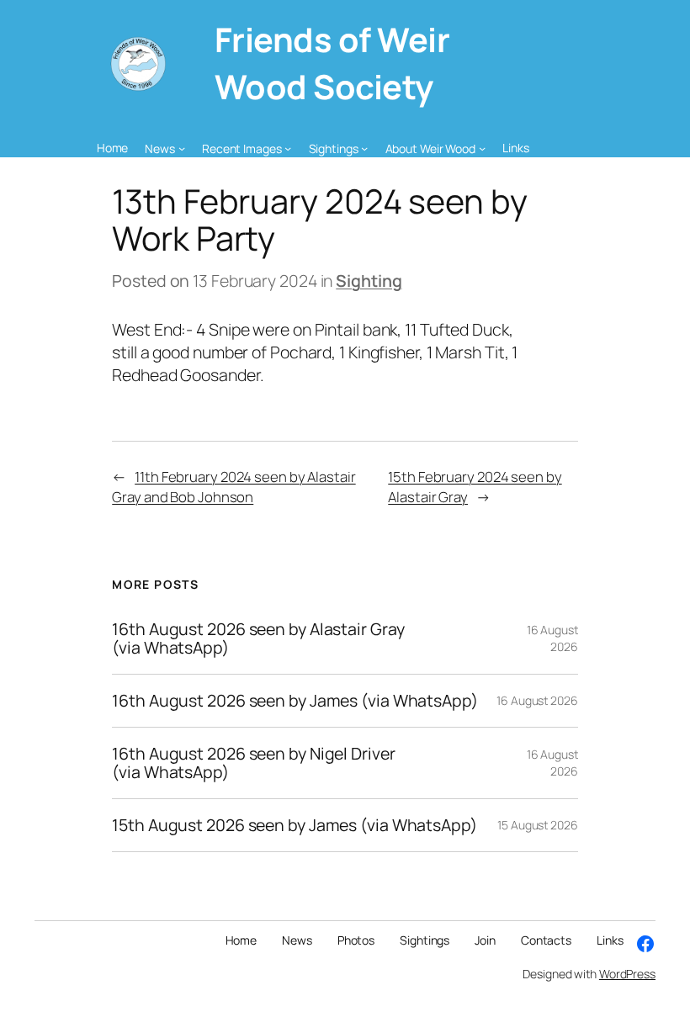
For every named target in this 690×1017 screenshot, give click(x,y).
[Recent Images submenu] (287, 148)
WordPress (627, 974)
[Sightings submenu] (364, 148)
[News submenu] (181, 148)
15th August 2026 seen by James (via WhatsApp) (294, 825)
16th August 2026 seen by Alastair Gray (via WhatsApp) (258, 638)
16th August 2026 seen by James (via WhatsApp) (295, 700)
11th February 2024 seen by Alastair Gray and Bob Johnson (233, 486)
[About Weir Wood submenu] (482, 148)
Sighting (368, 280)
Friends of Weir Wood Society (332, 63)
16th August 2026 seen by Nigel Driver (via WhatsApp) (253, 762)
